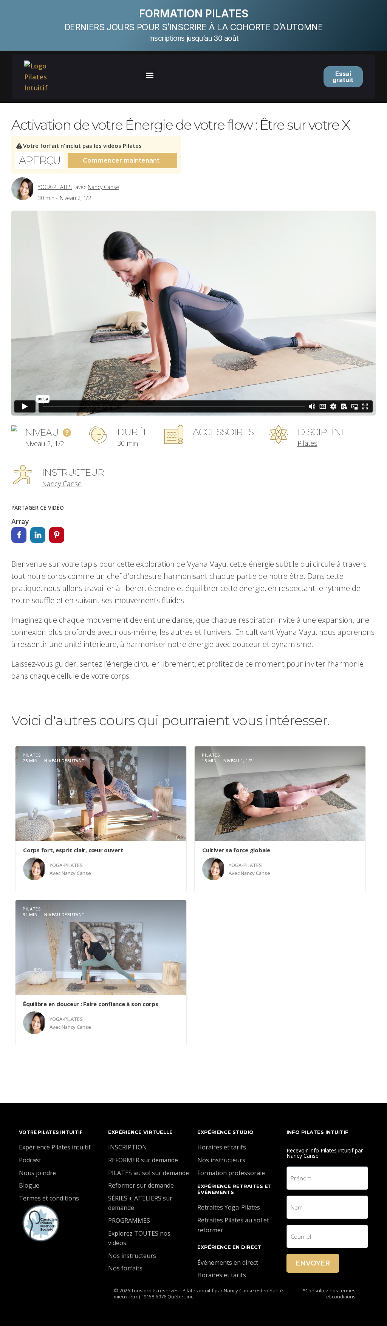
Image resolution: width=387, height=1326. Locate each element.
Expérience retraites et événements (234, 1189)
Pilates (307, 443)
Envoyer (313, 1263)
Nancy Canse (103, 187)
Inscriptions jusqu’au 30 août (193, 38)
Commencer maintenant (121, 160)
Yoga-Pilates (55, 187)
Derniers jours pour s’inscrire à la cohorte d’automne (193, 27)
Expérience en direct (229, 1247)
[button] (149, 75)
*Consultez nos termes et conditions (329, 1293)
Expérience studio (225, 1132)
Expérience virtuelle (140, 1132)
